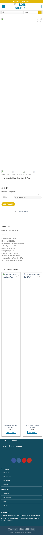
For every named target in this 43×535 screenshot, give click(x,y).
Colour (4, 197)
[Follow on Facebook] (13, 460)
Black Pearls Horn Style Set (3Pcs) (11, 426)
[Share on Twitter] (10, 214)
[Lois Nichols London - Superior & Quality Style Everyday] (22, 6)
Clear (40, 194)
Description (6, 226)
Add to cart (8, 204)
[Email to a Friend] (13, 214)
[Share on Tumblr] (20, 214)
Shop (8, 174)
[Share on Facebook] (6, 214)
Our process (7, 497)
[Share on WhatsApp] (3, 214)
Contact (6, 505)
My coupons (7, 477)
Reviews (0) (5, 234)
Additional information (10, 230)
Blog (5, 501)
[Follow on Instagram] (18, 460)
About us (6, 493)
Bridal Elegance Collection (21, 174)
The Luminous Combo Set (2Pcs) (32, 426)
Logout (6, 484)
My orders (6, 473)
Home (3, 174)
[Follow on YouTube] (29, 460)
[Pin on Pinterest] (16, 214)
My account (7, 480)
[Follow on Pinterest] (24, 460)
